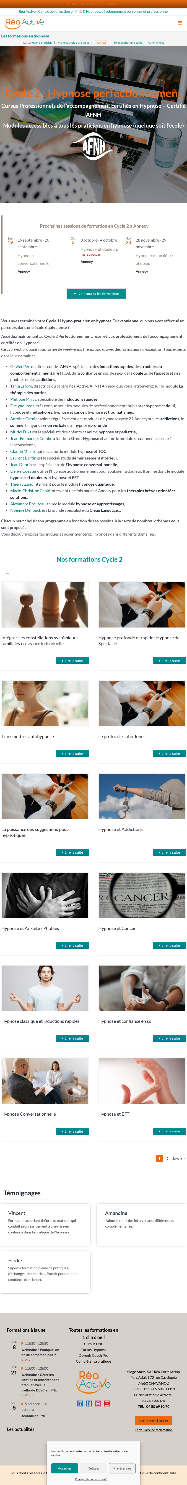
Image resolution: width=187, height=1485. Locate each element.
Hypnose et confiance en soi (125, 1021)
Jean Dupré (20, 464)
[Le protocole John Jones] (142, 703)
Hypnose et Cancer (117, 928)
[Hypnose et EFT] (142, 1081)
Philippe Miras (23, 399)
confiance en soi (94, 373)
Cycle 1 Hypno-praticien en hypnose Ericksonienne (92, 320)
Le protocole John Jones (121, 736)
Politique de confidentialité (91, 1479)
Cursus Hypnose (93, 1349)
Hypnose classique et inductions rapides (40, 1021)
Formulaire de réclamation (154, 1430)
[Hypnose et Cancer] (142, 895)
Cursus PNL (93, 1344)
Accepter (64, 1468)
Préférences (122, 1468)
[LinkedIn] (80, 1403)
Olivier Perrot (22, 366)
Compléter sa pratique (93, 1361)
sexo (119, 373)
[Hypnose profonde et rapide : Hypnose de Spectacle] (142, 605)
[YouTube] (107, 1403)
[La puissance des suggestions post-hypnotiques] (45, 796)
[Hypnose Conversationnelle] (45, 1081)
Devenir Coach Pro (93, 1355)
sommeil (18, 425)
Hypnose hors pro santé (128, 42)
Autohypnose (156, 42)
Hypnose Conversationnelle (28, 1114)
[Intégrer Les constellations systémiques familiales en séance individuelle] (45, 605)
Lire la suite (74, 661)
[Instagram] (98, 1403)
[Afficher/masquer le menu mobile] (180, 22)
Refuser (93, 1468)
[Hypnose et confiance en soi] (142, 988)
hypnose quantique (96, 484)
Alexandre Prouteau (28, 503)
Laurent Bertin (23, 457)
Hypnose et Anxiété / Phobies (30, 928)
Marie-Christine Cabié (30, 490)
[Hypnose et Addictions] (142, 796)
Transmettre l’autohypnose (27, 736)
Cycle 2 (101, 42)
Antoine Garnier (24, 418)
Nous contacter (153, 1420)
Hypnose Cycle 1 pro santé (73, 42)
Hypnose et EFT (114, 1114)
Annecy (24, 271)
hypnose (48, 425)
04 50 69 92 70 (157, 1406)
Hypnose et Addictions (120, 829)
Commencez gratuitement (93, 4)
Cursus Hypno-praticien (37, 42)
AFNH (66, 366)
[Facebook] (89, 1403)
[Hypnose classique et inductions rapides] (45, 988)
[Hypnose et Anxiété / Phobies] (45, 895)
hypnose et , (92, 451)
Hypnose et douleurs (99, 249)
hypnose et (160, 405)
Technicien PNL (33, 1415)
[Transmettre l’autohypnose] (45, 703)
